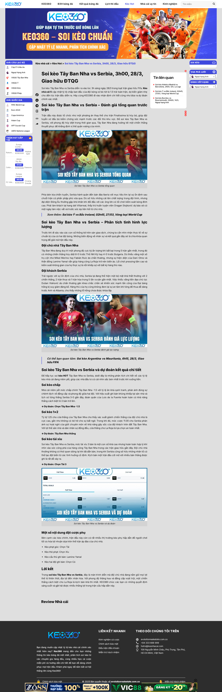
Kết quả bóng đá (89, 3)
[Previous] (13, 33)
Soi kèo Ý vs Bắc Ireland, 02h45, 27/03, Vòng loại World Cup (102, 214)
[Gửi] (214, 4)
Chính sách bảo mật (52, 681)
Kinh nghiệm (170, 3)
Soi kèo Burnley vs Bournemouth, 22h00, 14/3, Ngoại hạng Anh (167, 100)
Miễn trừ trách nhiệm (175, 681)
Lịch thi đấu (112, 3)
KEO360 (46, 3)
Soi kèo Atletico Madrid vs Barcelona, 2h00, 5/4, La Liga (168, 86)
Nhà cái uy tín (148, 3)
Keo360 (58, 651)
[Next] (208, 33)
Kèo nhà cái (42, 63)
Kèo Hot (129, 3)
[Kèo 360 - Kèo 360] (20, 4)
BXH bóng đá (65, 3)
